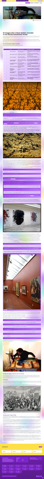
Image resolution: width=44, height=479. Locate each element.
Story (12, 472)
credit (3, 110)
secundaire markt (36, 421)
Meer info (4, 451)
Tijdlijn (23, 460)
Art (18, 466)
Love (38, 469)
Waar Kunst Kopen (22, 314)
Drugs (25, 466)
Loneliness (12, 469)
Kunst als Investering (16, 239)
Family (39, 466)
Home (17, 461)
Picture (19, 472)
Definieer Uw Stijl (7, 236)
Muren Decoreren (10, 118)
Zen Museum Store (28, 237)
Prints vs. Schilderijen (29, 128)
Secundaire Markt (33, 64)
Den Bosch (5, 466)
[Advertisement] (22, 26)
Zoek (16, 460)
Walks (5, 469)
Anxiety (32, 466)
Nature (25, 469)
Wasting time (18, 469)
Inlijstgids (32, 67)
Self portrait (32, 469)
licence (5, 110)
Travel (5, 472)
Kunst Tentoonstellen (30, 70)
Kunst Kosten (29, 67)
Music (12, 466)
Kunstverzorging (33, 61)
